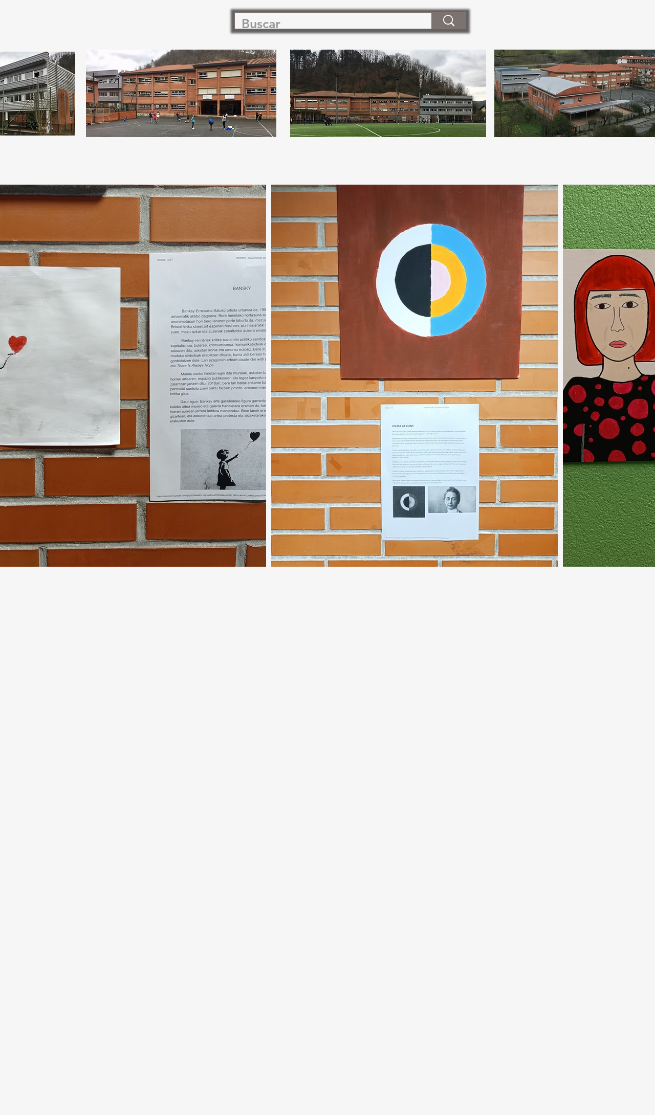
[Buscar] (448, 21)
